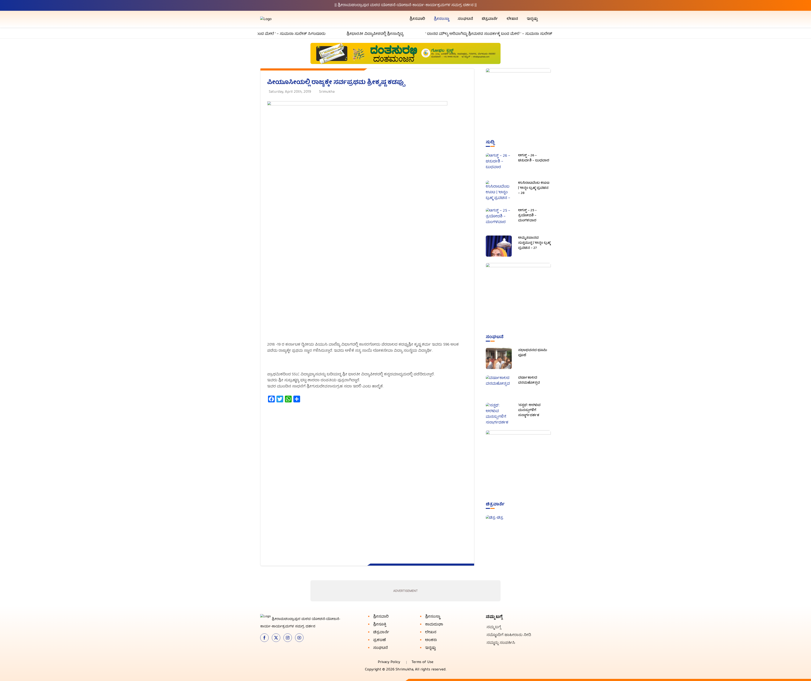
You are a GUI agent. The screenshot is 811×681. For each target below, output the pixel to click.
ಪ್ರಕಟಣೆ (379, 640)
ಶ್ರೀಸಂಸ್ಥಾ (441, 19)
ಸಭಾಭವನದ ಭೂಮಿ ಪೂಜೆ (532, 352)
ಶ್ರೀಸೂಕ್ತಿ (379, 624)
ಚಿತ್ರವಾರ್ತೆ (490, 19)
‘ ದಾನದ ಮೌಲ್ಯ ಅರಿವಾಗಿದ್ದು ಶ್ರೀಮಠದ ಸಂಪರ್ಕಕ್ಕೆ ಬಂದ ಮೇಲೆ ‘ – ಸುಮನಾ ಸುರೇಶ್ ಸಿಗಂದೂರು (479, 34)
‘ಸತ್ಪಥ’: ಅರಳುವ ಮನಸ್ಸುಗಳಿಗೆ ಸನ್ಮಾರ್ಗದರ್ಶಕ (529, 410)
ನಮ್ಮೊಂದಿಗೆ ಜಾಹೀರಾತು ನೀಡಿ (509, 635)
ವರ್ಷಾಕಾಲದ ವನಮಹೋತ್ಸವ (529, 380)
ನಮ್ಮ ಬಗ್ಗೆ (494, 627)
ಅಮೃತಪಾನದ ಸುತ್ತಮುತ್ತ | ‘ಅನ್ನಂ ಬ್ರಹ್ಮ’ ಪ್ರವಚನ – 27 (534, 243)
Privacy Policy (389, 662)
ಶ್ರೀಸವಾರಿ (417, 19)
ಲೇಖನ (512, 19)
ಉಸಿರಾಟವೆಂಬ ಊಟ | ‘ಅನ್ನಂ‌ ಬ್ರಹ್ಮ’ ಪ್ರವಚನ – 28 (533, 188)
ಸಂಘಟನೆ (465, 19)
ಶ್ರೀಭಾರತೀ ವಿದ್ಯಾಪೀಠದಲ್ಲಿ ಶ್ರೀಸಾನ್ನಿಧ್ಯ (356, 34)
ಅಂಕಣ (431, 640)
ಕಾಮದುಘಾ (434, 624)
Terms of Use (422, 662)
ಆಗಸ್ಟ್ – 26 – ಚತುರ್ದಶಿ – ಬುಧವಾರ (533, 158)
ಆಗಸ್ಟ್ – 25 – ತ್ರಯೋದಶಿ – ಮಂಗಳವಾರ (527, 216)
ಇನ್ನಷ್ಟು (532, 19)
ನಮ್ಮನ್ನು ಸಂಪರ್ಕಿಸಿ (501, 643)
